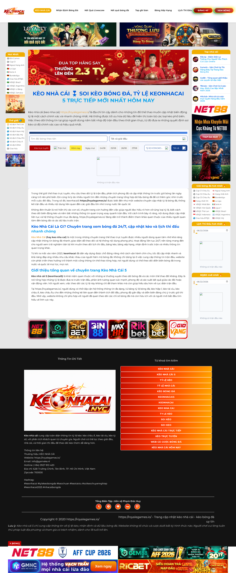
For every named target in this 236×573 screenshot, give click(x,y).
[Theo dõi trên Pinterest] (108, 506)
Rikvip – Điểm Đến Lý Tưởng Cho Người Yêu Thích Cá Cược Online (213, 59)
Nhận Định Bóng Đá (67, 10)
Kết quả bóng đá (120, 10)
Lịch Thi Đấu (185, 10)
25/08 (113, 148)
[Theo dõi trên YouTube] (118, 506)
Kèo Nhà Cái (38, 237)
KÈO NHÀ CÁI (42, 10)
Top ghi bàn (141, 10)
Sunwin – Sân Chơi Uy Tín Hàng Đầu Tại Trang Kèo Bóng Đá (212, 69)
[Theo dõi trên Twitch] (137, 506)
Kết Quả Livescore (94, 10)
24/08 (102, 148)
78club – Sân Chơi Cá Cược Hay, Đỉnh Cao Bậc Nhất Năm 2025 (213, 88)
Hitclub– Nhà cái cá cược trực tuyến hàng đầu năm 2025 (212, 98)
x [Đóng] (15, 543)
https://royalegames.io (74, 112)
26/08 (124, 148)
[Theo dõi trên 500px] (128, 506)
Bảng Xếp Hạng (163, 10)
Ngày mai (90, 148)
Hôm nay (75, 148)
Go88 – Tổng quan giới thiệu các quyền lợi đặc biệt (213, 79)
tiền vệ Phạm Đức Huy (127, 501)
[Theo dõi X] (99, 506)
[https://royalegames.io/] (13, 11)
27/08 (134, 148)
